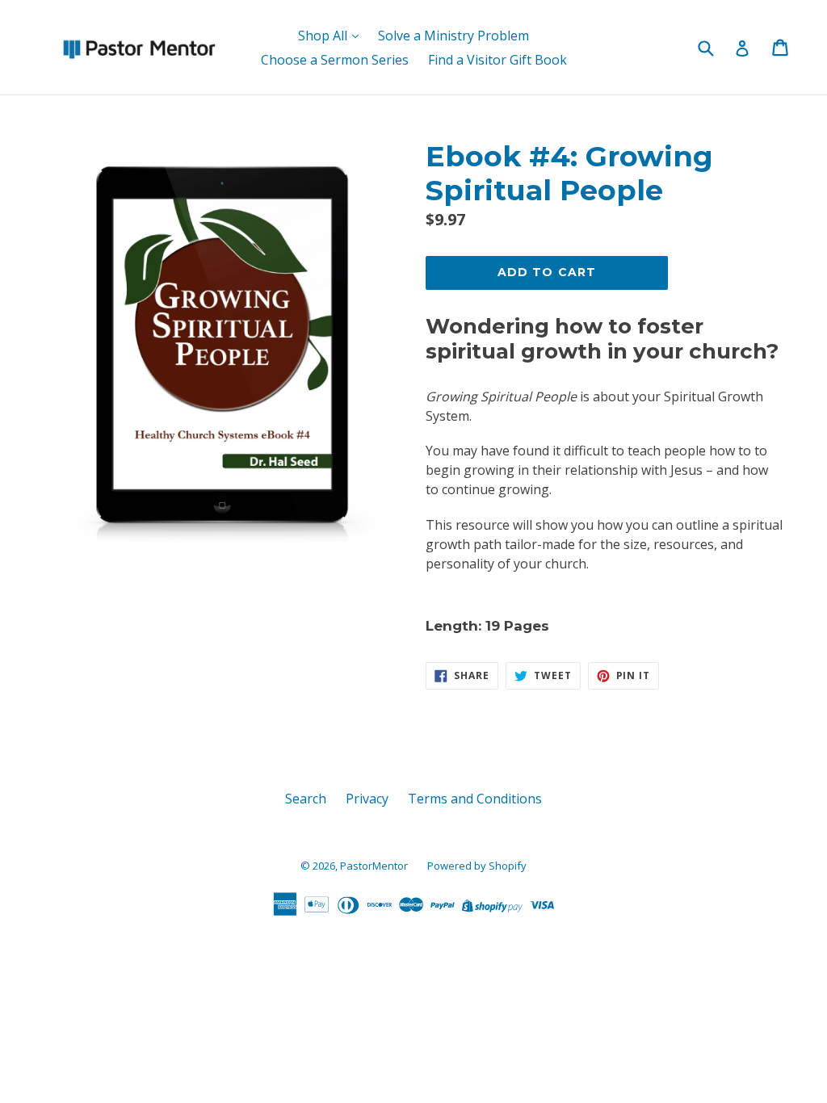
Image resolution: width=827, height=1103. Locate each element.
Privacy (367, 798)
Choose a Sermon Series (335, 60)
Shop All (324, 35)
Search (305, 798)
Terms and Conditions (475, 798)
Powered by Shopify (477, 865)
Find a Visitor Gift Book (497, 60)
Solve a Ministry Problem (453, 35)
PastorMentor (374, 865)
